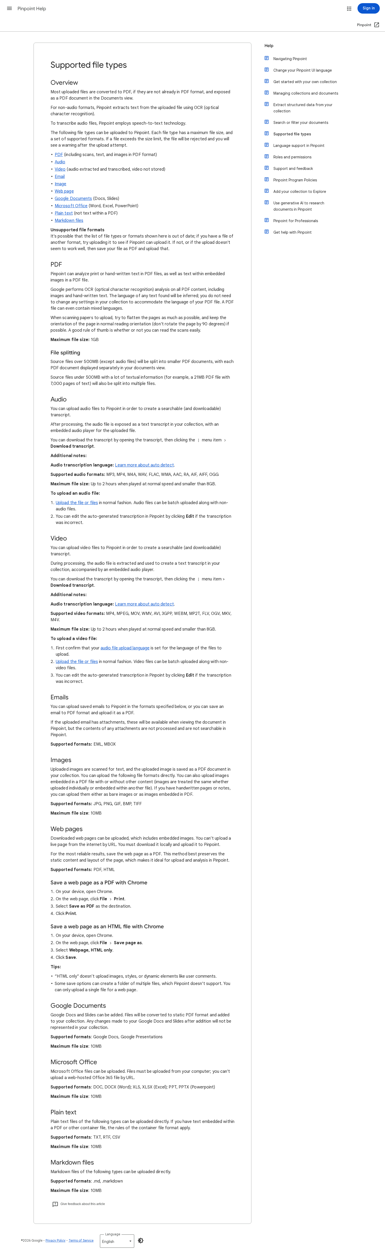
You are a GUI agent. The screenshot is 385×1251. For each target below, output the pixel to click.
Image (60, 184)
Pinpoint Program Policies (295, 180)
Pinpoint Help (32, 8)
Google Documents (73, 198)
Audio (60, 162)
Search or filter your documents (300, 122)
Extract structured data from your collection (302, 107)
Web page (64, 191)
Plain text (64, 213)
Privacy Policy (55, 1240)
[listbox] (117, 1241)
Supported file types (292, 134)
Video (60, 169)
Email (60, 176)
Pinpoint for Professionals (295, 220)
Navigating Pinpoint (290, 58)
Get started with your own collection (305, 81)
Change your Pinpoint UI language (302, 70)
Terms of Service (81, 1240)
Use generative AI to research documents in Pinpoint (298, 206)
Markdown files (69, 220)
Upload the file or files (77, 502)
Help (269, 45)
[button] (9, 8)
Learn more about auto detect (144, 465)
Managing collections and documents (305, 93)
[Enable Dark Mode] (140, 1240)
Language (112, 1234)
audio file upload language (125, 648)
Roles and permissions (292, 157)
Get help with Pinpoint (292, 232)
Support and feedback (293, 168)
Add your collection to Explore (299, 191)
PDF (59, 154)
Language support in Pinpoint (298, 145)
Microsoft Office (71, 206)
